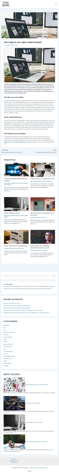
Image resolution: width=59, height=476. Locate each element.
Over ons (14, 459)
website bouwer (8, 142)
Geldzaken (6, 334)
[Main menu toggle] (56, 4)
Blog (5, 183)
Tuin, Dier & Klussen (8, 351)
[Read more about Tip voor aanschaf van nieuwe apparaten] (16, 236)
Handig (5, 342)
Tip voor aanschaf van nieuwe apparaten (15, 246)
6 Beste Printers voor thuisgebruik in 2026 (42, 178)
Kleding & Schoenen (8, 344)
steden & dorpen (8, 346)
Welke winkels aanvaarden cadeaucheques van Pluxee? (17, 308)
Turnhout (6, 354)
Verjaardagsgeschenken (9, 356)
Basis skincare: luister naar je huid (12, 303)
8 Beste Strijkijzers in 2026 (11, 213)
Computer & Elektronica (11, 183)
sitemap (29, 471)
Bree (5, 330)
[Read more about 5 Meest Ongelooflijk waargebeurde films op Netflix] (16, 169)
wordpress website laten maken (22, 142)
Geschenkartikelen (8, 337)
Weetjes (5, 361)
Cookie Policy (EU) (13, 460)
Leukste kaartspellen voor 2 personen (34, 384)
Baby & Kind (6, 325)
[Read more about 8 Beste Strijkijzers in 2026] (16, 204)
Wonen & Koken (24, 215)
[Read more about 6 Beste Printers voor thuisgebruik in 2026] (42, 169)
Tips (22, 183)
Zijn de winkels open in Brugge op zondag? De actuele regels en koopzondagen (23, 310)
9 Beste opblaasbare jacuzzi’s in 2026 (34, 441)
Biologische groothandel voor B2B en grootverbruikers (17, 305)
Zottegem (6, 365)
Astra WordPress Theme (41, 467)
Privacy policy (14, 462)
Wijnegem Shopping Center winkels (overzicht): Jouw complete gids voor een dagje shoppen (26, 312)
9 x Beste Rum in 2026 (30, 403)
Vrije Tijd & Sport (8, 358)
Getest (19, 183)
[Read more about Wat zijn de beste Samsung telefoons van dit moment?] (42, 204)
